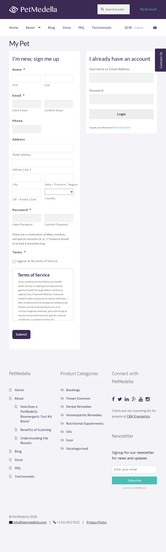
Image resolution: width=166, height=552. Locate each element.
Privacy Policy (96, 522)
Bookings (73, 390)
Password (21, 210)
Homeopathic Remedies (84, 415)
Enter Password (22, 224)
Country (50, 198)
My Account (148, 9)
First (15, 85)
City (15, 184)
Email (18, 95)
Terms (19, 252)
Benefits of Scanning (35, 429)
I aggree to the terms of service (36, 261)
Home (13, 27)
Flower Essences (78, 398)
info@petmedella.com (30, 522)
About (30, 27)
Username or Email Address (109, 69)
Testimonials (102, 27)
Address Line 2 (22, 169)
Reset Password (122, 127)
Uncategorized (77, 448)
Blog (51, 27)
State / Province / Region (59, 184)
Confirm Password (56, 224)
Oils (69, 431)
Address (18, 139)
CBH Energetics (138, 416)
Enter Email (20, 110)
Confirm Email (54, 110)
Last (47, 85)
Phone (17, 120)
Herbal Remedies (78, 406)
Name (18, 69)
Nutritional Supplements (85, 423)
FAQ (81, 27)
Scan (69, 440)
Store (67, 27)
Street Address (21, 155)
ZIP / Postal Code (24, 199)
